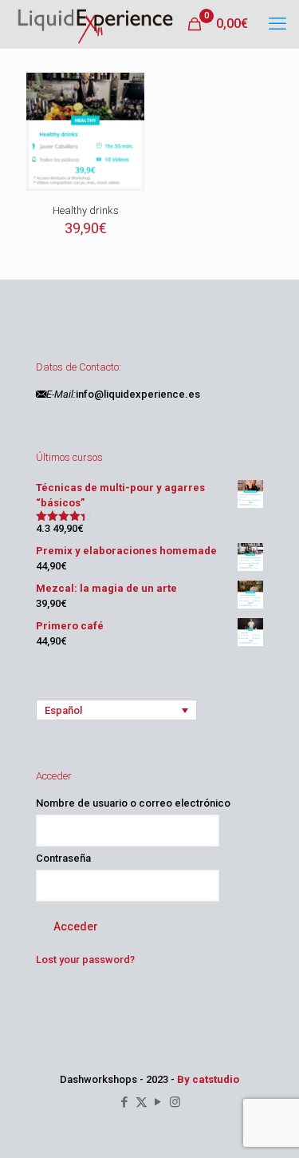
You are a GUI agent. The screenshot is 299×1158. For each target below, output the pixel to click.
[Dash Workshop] (95, 24)
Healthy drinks (86, 210)
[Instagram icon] (175, 1102)
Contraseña (63, 858)
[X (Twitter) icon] (142, 1102)
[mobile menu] (277, 24)
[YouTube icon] (158, 1102)
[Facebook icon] (125, 1102)
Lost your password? (85, 960)
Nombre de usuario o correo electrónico (133, 803)
